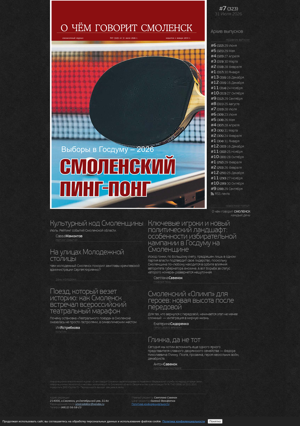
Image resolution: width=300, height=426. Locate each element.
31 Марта (224, 130)
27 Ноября (226, 178)
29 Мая (223, 51)
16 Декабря (227, 77)
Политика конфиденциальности (150, 404)
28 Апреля (225, 125)
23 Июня (224, 114)
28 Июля (224, 109)
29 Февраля (226, 162)
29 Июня (224, 46)
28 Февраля (226, 67)
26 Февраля (226, 168)
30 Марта (224, 61)
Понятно (215, 421)
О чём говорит (231, 213)
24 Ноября (226, 88)
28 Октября (227, 157)
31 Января (225, 141)
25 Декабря (227, 173)
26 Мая (223, 120)
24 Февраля (226, 136)
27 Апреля (225, 56)
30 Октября (227, 183)
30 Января (225, 72)
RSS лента (222, 194)
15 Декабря (227, 83)
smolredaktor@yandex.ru (89, 404)
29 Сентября (226, 99)
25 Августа (225, 104)
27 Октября (227, 93)
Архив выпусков (227, 31)
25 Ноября (226, 152)
